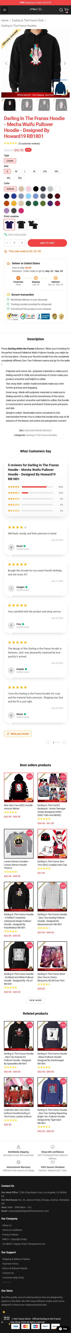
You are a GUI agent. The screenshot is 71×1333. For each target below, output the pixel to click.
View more (35, 1000)
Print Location (11, 216)
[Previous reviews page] (48, 743)
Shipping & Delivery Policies (16, 1259)
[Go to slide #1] (10, 105)
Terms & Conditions (12, 1230)
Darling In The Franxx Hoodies (18, 25)
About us (7, 1225)
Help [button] (65, 1329)
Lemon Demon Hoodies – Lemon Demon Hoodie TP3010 (17, 864)
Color (7, 183)
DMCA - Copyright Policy (14, 1239)
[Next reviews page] (64, 743)
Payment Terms (10, 1263)
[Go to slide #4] (61, 105)
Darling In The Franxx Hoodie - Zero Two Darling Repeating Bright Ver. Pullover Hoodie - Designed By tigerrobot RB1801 (52, 1116)
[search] (61, 10)
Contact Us (8, 1273)
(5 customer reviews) (29, 143)
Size (6, 166)
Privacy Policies (10, 1234)
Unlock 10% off (7, 1318)
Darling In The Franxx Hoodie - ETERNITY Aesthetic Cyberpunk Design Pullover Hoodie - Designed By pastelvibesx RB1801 (18, 921)
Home (4, 20)
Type (6, 155)
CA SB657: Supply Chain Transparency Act (23, 1244)
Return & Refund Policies (14, 1268)
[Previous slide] (6, 63)
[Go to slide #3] (44, 105)
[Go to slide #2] (27, 105)
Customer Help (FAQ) (13, 1277)
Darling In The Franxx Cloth (28, 20)
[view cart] (66, 10)
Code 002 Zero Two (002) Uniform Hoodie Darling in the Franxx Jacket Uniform (18, 1113)
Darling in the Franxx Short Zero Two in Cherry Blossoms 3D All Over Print (51, 977)
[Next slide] (64, 63)
